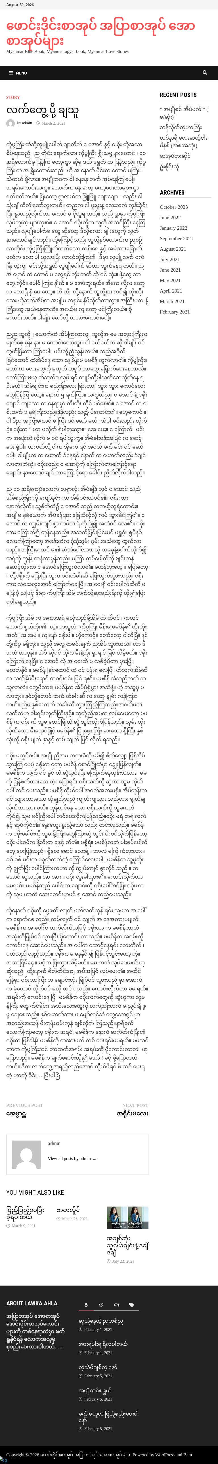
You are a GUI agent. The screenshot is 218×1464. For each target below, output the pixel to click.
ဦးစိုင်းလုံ (169, 166)
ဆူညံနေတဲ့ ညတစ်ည (101, 1321)
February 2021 (175, 312)
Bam (187, 1454)
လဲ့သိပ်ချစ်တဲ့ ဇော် (98, 1367)
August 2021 (173, 249)
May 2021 (170, 280)
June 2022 (170, 217)
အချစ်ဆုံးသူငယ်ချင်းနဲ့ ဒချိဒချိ (127, 1245)
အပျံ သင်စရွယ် (95, 1390)
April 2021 (171, 291)
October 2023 (174, 207)
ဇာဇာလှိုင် (68, 1210)
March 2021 (172, 301)
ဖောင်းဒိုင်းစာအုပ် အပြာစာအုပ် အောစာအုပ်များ (100, 33)
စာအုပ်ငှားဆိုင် (175, 156)
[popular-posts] (86, 1305)
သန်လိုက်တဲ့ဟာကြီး (181, 127)
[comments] (116, 1305)
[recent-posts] (101, 1305)
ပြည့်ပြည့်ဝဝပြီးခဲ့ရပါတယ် (25, 1213)
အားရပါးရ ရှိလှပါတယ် (103, 1344)
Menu (21, 73)
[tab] (86, 1305)
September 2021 (176, 238)
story (13, 97)
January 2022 (173, 228)
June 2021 (170, 270)
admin (27, 123)
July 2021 (170, 259)
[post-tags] (132, 1305)
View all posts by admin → (72, 1158)
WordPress (165, 1454)
